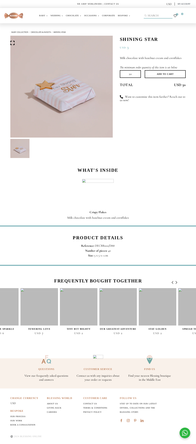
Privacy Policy (92, 412)
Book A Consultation (22, 425)
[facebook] (121, 420)
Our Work (16, 421)
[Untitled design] (13, 12)
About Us (52, 404)
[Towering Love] (39, 307)
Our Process (18, 416)
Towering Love (39, 329)
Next (176, 281)
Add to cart (165, 74)
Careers (52, 412)
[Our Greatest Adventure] (118, 307)
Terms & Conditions (95, 408)
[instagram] (128, 420)
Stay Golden (158, 329)
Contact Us (90, 404)
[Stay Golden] (157, 307)
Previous (172, 281)
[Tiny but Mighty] (78, 307)
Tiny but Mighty (79, 329)
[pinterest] (135, 420)
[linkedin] (142, 420)
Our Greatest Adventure (118, 329)
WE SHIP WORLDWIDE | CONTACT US (98, 4)
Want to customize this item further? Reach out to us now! (152, 98)
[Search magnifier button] (146, 15)
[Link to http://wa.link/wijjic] (121, 96)
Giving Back (54, 408)
